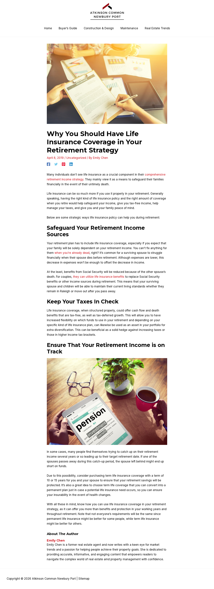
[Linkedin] (71, 164)
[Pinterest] (63, 164)
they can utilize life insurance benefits (98, 276)
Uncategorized (76, 157)
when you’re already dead (72, 252)
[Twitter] (56, 164)
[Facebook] (48, 164)
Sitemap (83, 578)
